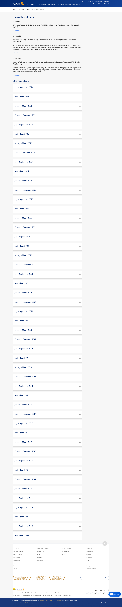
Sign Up (106, 4)
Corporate (76, 4)
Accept (103, 602)
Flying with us (41, 4)
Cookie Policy (29, 603)
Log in (99, 4)
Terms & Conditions (55, 601)
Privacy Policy (44, 601)
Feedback (90, 1)
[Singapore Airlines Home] (18, 5)
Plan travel (30, 4)
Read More (17, 30)
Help (83, 1)
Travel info (51, 4)
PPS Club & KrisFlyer (64, 4)
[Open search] (94, 5)
